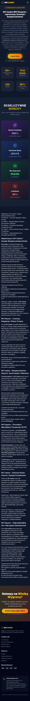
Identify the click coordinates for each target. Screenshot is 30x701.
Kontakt (3, 654)
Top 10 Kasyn (4, 639)
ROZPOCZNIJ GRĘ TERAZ (15, 611)
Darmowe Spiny (5, 644)
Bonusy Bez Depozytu (7, 642)
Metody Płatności (5, 646)
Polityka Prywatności (6, 658)
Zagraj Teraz (15, 56)
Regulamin (4, 660)
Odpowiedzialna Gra (6, 656)
